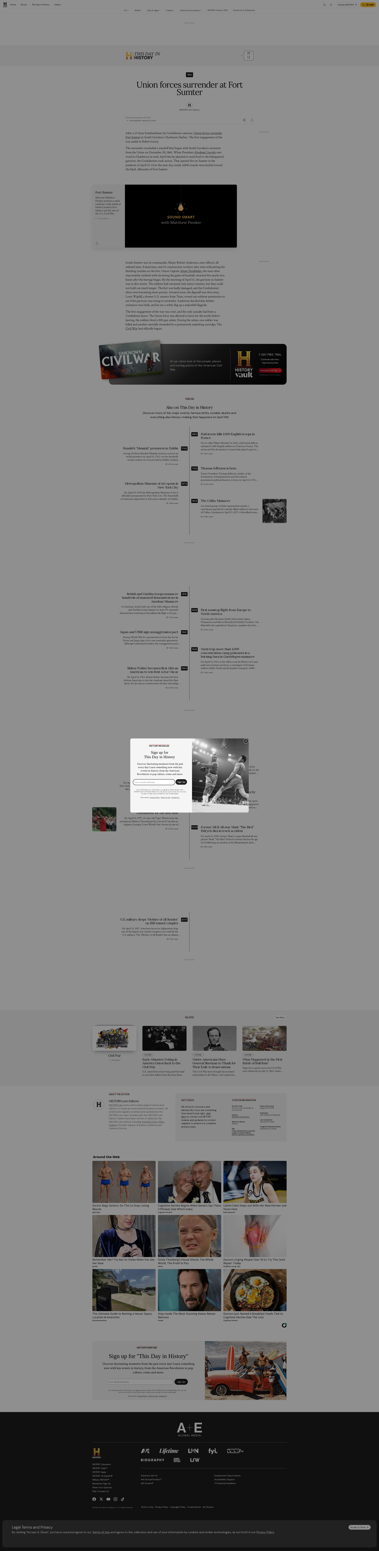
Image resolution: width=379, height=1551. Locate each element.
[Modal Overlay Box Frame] (189, 775)
